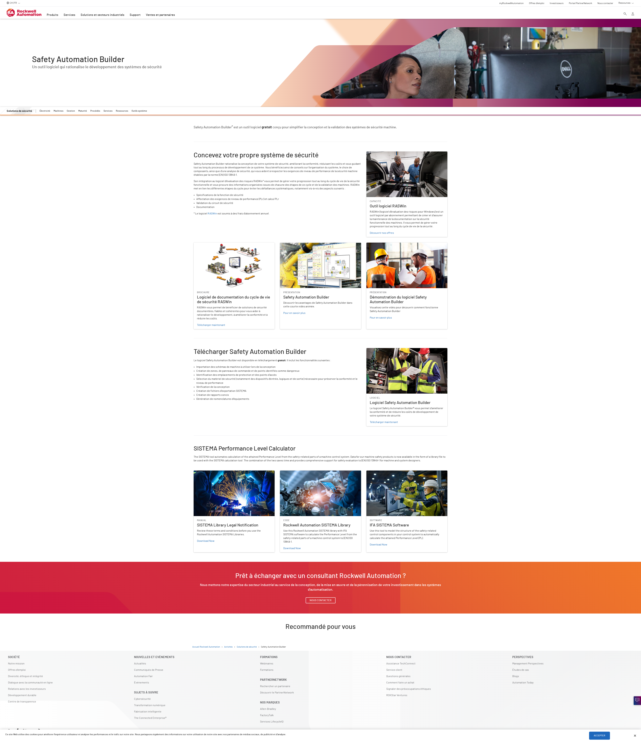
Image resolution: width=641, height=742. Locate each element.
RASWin (212, 213)
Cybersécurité (142, 699)
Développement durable (22, 695)
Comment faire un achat (400, 682)
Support (135, 15)
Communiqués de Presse (148, 670)
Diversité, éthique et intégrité (25, 676)
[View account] (632, 14)
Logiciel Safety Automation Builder (386, 350)
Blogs (515, 676)
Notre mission (16, 663)
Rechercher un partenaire (275, 686)
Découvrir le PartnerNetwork (277, 692)
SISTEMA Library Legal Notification (214, 472)
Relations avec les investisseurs (27, 689)
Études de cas (520, 670)
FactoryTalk (267, 715)
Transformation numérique (149, 705)
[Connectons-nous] (637, 700)
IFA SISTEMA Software (379, 472)
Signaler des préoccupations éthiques (408, 689)
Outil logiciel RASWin (378, 153)
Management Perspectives (528, 663)
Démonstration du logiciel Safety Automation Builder (397, 244)
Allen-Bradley (268, 709)
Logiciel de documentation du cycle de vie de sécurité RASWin (230, 244)
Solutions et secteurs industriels (102, 15)
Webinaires (266, 663)
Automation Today (522, 682)
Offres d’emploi (17, 670)
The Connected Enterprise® (150, 718)
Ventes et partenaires (160, 15)
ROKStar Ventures (396, 695)
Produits (52, 15)
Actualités (140, 663)
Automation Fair (143, 676)
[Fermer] (635, 736)
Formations (266, 670)
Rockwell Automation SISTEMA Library (302, 472)
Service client (394, 670)
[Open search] (625, 14)
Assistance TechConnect (400, 663)
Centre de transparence (22, 701)
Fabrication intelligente (147, 711)
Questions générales (398, 676)
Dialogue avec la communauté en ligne (30, 682)
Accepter (599, 735)
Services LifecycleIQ (271, 721)
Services (69, 15)
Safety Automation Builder (295, 244)
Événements (141, 682)
